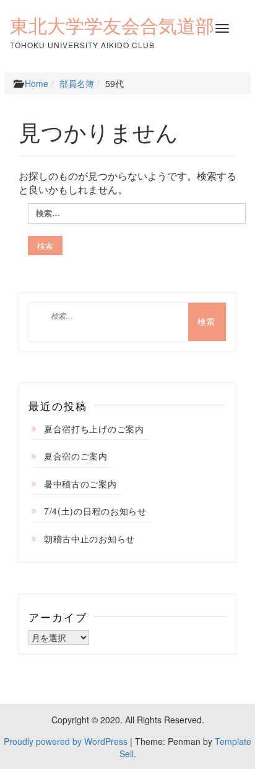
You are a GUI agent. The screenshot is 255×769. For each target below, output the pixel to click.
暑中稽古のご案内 (80, 483)
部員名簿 (76, 83)
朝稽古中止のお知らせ (89, 538)
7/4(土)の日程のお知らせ (95, 511)
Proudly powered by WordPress (65, 741)
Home (36, 83)
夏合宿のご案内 (76, 456)
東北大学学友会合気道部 (112, 26)
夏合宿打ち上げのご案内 (94, 428)
